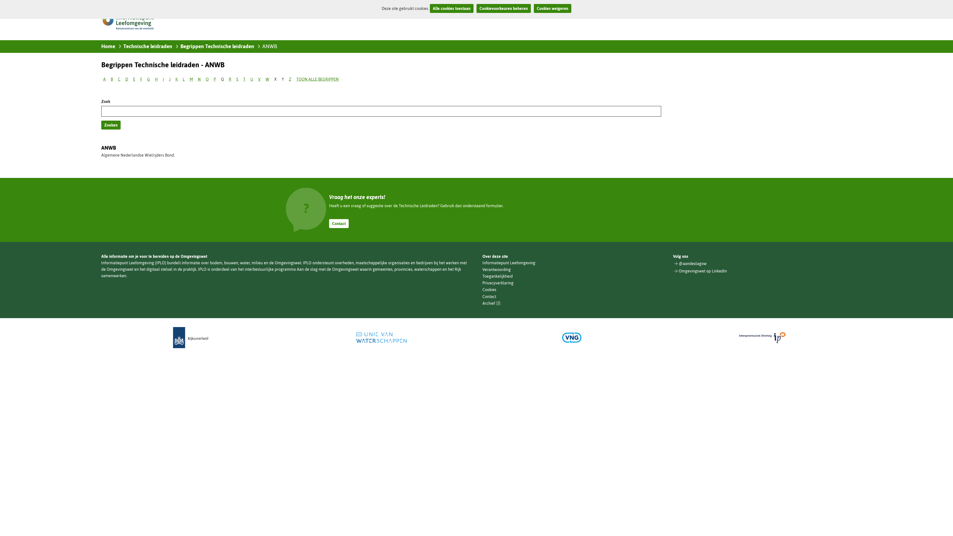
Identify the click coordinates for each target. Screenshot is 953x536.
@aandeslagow (693, 263)
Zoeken (111, 125)
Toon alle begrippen (317, 79)
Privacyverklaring (497, 283)
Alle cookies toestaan (452, 8)
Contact (339, 223)
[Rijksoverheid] (190, 337)
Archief (491, 303)
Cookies (489, 289)
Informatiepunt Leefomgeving (508, 263)
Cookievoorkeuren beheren (503, 8)
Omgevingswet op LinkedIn (703, 271)
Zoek (105, 101)
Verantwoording (496, 269)
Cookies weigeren (552, 8)
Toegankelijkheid (497, 276)
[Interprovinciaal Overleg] (762, 337)
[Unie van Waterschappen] (381, 337)
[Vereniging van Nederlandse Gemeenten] (572, 337)
